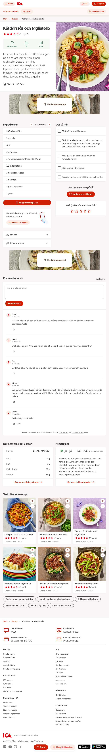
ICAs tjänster (9, 675)
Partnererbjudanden (11, 714)
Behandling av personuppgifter (68, 721)
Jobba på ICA (61, 684)
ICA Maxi (59, 673)
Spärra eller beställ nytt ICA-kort (69, 717)
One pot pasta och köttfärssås (19, 534)
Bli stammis (7, 702)
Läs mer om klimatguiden (79, 482)
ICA (57, 649)
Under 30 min (12, 46)
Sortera (99, 279)
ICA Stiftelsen (61, 695)
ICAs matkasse (9, 658)
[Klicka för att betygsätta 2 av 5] (76, 211)
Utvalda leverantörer (64, 676)
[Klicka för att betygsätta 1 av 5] (72, 211)
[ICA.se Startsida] (20, 3)
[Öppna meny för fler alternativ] (32, 506)
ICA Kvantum (61, 669)
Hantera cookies (62, 724)
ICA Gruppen (61, 658)
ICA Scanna (7, 684)
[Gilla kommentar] (14, 329)
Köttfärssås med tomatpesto (53, 534)
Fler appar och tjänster (12, 691)
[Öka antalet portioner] (49, 124)
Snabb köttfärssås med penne (54, 583)
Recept (15, 19)
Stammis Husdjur (10, 710)
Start (5, 19)
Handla (6, 649)
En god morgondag (63, 699)
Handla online (9, 654)
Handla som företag (11, 669)
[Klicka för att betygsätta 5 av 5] (89, 211)
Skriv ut (10, 84)
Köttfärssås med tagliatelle (18, 583)
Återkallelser (61, 714)
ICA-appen (7, 680)
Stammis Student (10, 706)
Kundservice (61, 705)
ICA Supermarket (63, 665)
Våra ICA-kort (8, 717)
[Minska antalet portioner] (31, 124)
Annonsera (60, 680)
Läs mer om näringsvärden (26, 482)
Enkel (41, 46)
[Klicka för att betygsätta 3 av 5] (81, 211)
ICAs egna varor (62, 654)
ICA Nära (59, 661)
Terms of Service (77, 432)
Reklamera (60, 710)
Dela (22, 84)
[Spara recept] (32, 501)
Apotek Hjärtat (9, 665)
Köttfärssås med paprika (86, 583)
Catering (6, 661)
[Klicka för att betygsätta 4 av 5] (85, 211)
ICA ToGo (7, 687)
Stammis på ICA (10, 698)
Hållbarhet (61, 690)
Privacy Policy (63, 432)
